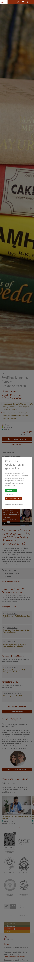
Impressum (20, 504)
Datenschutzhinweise (10, 504)
